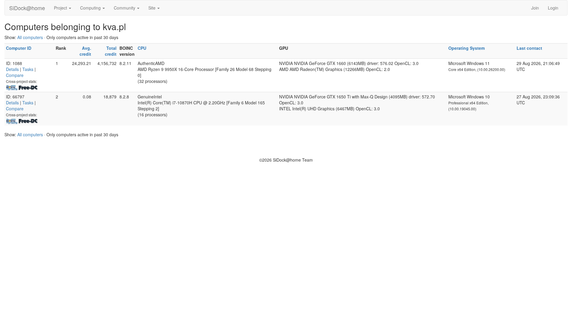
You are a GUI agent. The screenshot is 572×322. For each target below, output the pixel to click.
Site (152, 8)
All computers (30, 37)
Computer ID (18, 48)
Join (535, 8)
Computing (91, 8)
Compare (15, 75)
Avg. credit (85, 51)
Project (61, 8)
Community (125, 8)
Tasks (27, 69)
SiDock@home (27, 8)
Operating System (466, 48)
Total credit (110, 51)
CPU (142, 48)
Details (12, 69)
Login (553, 8)
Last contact (529, 48)
